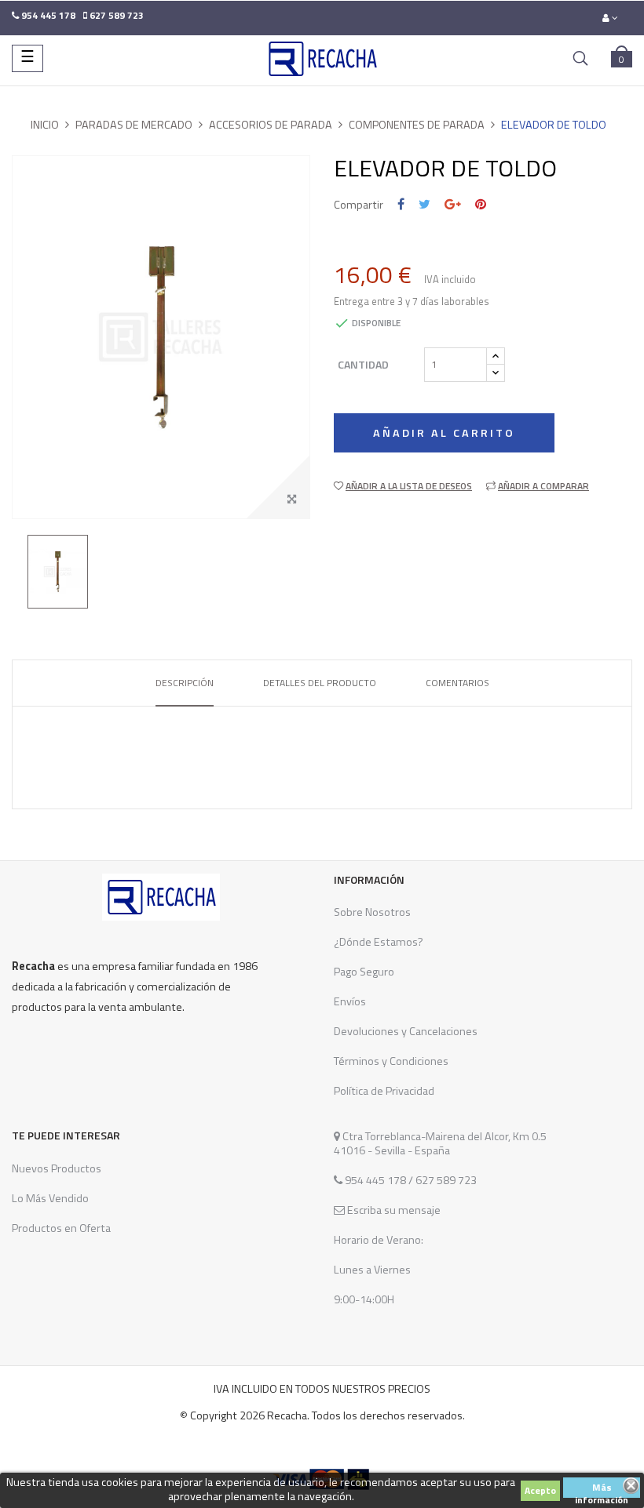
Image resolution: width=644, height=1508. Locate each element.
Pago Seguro (364, 971)
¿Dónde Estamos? (378, 941)
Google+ (453, 204)
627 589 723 (445, 1180)
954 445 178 (375, 1180)
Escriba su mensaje (393, 1210)
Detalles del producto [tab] (319, 682)
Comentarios (457, 682)
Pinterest (480, 204)
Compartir (400, 204)
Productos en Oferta (61, 1228)
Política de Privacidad (384, 1090)
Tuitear (424, 204)
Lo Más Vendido (50, 1198)
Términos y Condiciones (391, 1061)
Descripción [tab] (185, 682)
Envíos (350, 1001)
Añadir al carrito (444, 432)
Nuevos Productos (56, 1168)
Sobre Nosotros (372, 912)
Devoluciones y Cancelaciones (406, 1031)
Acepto (540, 1490)
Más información (601, 1489)
